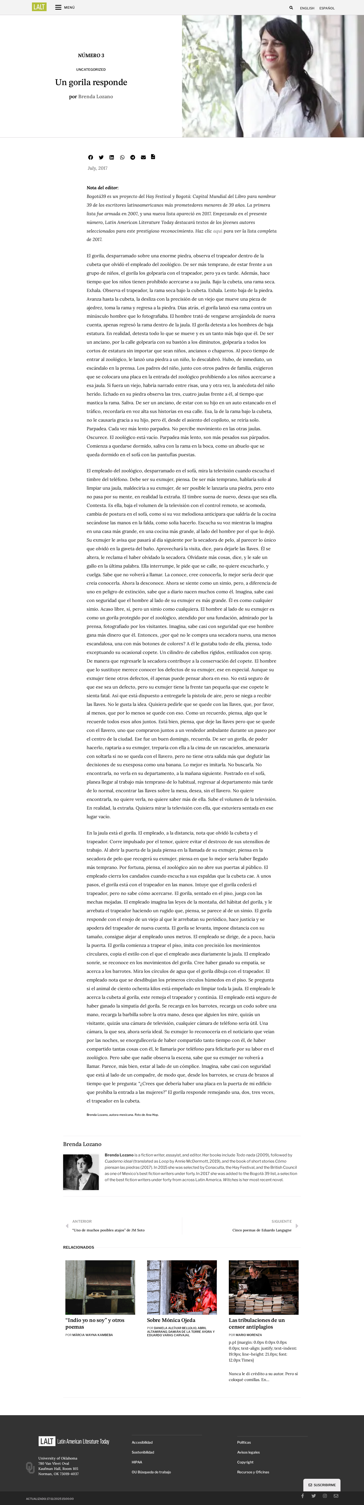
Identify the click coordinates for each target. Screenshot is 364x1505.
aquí (217, 231)
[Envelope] (336, 1495)
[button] (291, 7)
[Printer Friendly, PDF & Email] (153, 158)
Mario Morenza (249, 1335)
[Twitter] (313, 1495)
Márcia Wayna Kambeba (92, 1335)
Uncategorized (91, 70)
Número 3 (91, 55)
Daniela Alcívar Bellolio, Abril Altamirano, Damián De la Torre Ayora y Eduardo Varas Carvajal (181, 1331)
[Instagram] (324, 1495)
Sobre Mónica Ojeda (171, 1320)
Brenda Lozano (95, 96)
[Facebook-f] (302, 1495)
